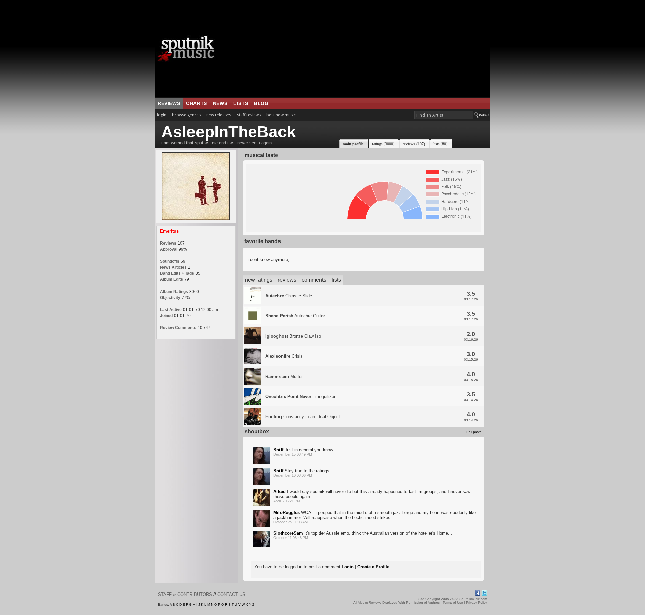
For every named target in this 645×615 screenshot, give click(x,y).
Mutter (284, 376)
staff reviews (249, 115)
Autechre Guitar (295, 315)
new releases (218, 115)
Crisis (284, 356)
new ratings (258, 280)
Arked (279, 491)
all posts (475, 432)
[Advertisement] (364, 49)
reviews (169, 103)
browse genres (186, 115)
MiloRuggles (286, 512)
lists (240, 103)
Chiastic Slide (288, 295)
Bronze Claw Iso (293, 336)
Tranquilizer (300, 396)
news (220, 103)
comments (314, 280)
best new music (281, 115)
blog (261, 103)
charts (196, 103)
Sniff (278, 449)
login (161, 115)
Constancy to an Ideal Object (302, 416)
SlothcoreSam (288, 533)
